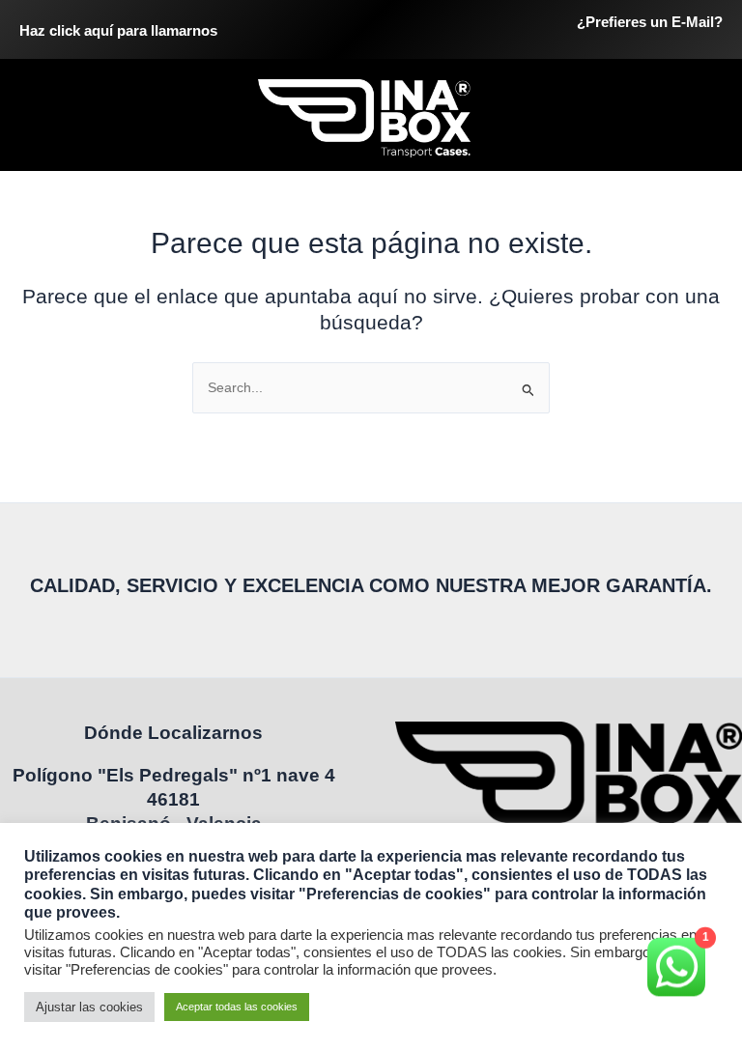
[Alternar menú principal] (704, 118)
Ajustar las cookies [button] (89, 1007)
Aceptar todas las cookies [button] (237, 1006)
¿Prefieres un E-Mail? (650, 22)
